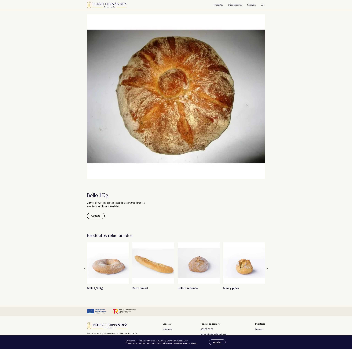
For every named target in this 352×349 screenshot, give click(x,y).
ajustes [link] (194, 343)
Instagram (167, 329)
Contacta (95, 215)
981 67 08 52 (207, 329)
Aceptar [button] (217, 342)
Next (267, 269)
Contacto (259, 329)
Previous (84, 269)
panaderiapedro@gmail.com (214, 334)
